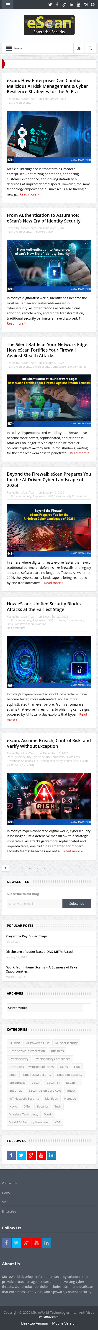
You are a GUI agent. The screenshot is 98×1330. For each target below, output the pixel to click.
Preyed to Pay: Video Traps (27, 936)
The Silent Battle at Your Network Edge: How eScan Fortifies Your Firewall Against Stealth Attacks (47, 350)
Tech (57, 1106)
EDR (36, 761)
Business (59, 620)
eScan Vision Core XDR (45, 1090)
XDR (31, 764)
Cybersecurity (75, 620)
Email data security (37, 1074)
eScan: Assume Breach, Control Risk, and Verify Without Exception (49, 743)
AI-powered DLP (43, 231)
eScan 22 (16, 1090)
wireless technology (23, 1114)
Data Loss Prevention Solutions (26, 624)
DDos (64, 1066)
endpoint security (52, 761)
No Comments (77, 366)
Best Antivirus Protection (27, 1051)
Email (13, 1074)
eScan (36, 1082)
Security (42, 1106)
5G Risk (14, 1043)
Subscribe (77, 903)
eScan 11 (53, 1082)
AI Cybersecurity (20, 102)
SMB (5, 1202)
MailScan (51, 1098)
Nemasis (70, 1098)
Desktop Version (34, 1323)
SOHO (6, 1193)
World (48, 1114)
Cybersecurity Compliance (49, 366)
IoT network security (24, 1098)
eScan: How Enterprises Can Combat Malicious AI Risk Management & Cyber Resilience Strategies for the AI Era (47, 86)
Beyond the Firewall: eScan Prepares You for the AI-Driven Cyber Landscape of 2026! (49, 479)
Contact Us (9, 1183)
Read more (28, 194)
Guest (71, 1090)
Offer (27, 1106)
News (13, 1106)
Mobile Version (64, 1323)
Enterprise (9, 1211)
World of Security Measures (29, 1122)
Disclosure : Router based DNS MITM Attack (40, 951)
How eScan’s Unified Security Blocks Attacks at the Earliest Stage (44, 606)
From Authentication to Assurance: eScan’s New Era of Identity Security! (44, 218)
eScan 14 (72, 1082)
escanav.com (49, 1317)
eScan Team (28, 98)
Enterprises (71, 761)
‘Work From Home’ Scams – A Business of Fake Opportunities (41, 969)
